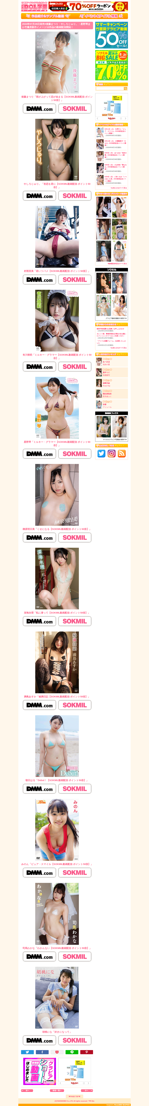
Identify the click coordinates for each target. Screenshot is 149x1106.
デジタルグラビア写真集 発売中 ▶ (115, 439)
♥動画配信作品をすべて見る (117, 263)
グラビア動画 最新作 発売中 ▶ (116, 318)
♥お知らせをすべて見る (119, 188)
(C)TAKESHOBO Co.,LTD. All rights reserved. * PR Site (74, 1101)
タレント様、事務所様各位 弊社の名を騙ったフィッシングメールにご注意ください (111, 336)
